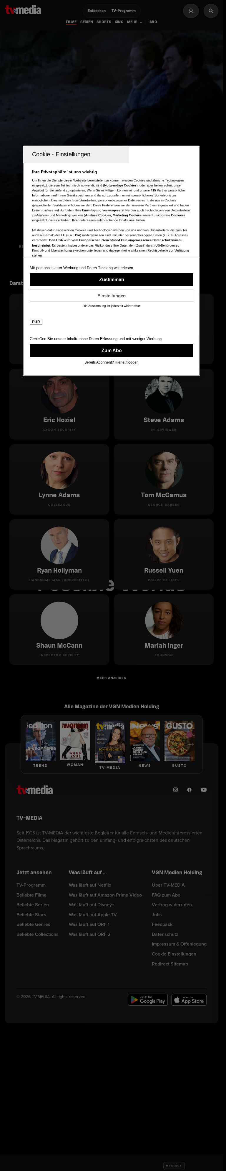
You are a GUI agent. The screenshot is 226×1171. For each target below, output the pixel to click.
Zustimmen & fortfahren (111, 279)
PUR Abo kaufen (111, 350)
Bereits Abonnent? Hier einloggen (111, 362)
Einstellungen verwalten (111, 295)
